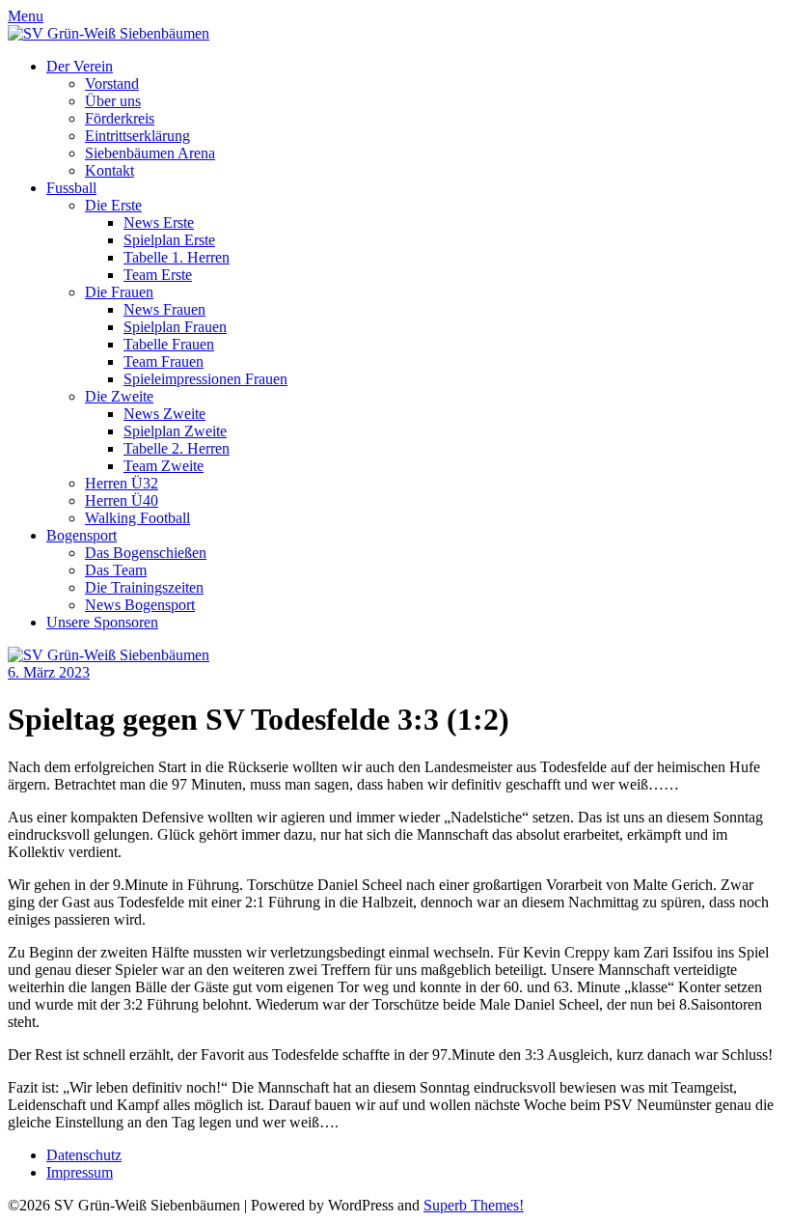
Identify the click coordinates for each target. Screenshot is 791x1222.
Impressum (79, 1172)
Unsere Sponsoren (102, 622)
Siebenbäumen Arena (150, 153)
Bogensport (81, 535)
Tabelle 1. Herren (176, 257)
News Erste (158, 222)
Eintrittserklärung (137, 135)
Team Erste (157, 274)
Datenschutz (84, 1155)
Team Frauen (163, 361)
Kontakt (109, 170)
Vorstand (112, 83)
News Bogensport (140, 605)
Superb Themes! (473, 1205)
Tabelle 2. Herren (176, 448)
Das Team (116, 570)
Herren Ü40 (121, 500)
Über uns (113, 101)
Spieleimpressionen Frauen (205, 379)
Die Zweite (119, 396)
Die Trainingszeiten (144, 587)
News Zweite (164, 413)
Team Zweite (163, 466)
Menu (25, 16)
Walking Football (137, 518)
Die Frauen (119, 292)
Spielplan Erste (169, 240)
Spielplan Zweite (175, 431)
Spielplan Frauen (175, 327)
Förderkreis (119, 118)
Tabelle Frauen (168, 344)
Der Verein (79, 66)
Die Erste (113, 205)
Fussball (71, 188)
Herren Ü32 (121, 483)
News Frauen (164, 309)
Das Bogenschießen (145, 552)
